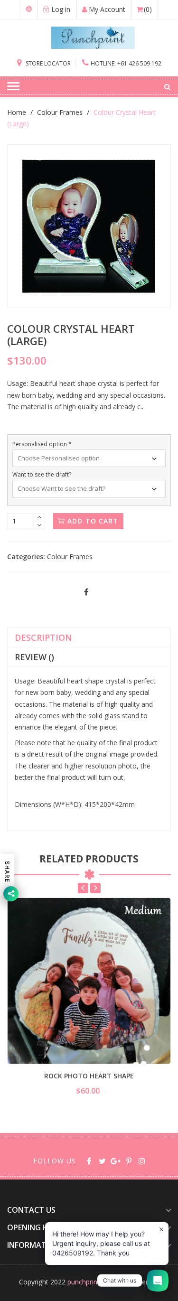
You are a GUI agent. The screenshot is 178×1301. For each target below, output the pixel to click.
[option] (89, 997)
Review (34, 657)
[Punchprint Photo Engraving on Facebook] (89, 1160)
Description (43, 637)
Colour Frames (60, 112)
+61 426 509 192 (126, 63)
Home (16, 112)
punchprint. (84, 1281)
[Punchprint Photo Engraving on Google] (115, 1160)
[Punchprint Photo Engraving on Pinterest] (129, 1160)
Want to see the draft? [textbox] (41, 474)
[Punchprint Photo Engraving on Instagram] (142, 1160)
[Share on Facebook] (86, 592)
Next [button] (95, 888)
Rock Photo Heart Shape (89, 1075)
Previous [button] (83, 888)
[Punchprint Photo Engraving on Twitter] (102, 1160)
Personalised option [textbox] (42, 444)
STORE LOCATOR (47, 63)
